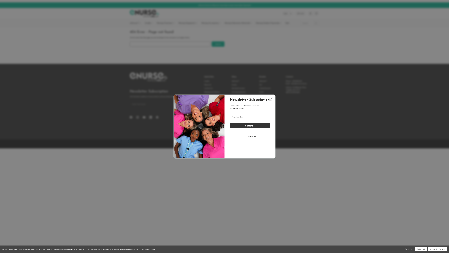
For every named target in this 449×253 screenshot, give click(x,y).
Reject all (421, 249)
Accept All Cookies (437, 249)
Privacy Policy (150, 249)
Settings (408, 249)
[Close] (271, 99)
